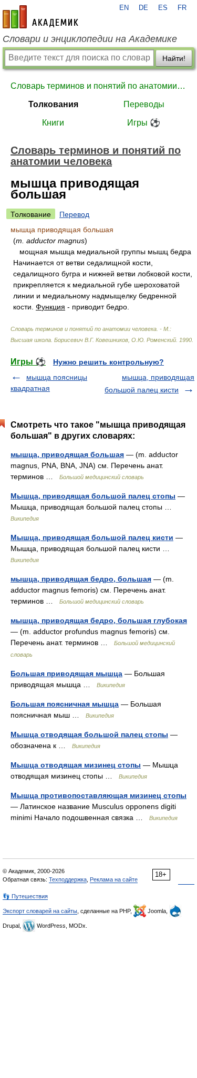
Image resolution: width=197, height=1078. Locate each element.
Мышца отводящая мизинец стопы (76, 765)
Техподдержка (68, 879)
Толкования (53, 104)
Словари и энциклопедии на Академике (90, 39)
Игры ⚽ (143, 122)
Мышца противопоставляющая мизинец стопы (98, 795)
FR (182, 8)
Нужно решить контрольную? (108, 362)
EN (124, 8)
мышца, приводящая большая (67, 454)
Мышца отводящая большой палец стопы (89, 734)
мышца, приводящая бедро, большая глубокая (99, 620)
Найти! (173, 58)
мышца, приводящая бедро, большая (81, 579)
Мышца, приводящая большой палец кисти (92, 537)
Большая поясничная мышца (65, 704)
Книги (53, 122)
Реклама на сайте (114, 879)
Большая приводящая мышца (66, 673)
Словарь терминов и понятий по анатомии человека (98, 85)
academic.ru (40, 16)
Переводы (143, 104)
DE (143, 8)
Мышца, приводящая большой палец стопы (93, 496)
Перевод (74, 214)
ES (163, 8)
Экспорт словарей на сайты (40, 911)
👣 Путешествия (25, 896)
